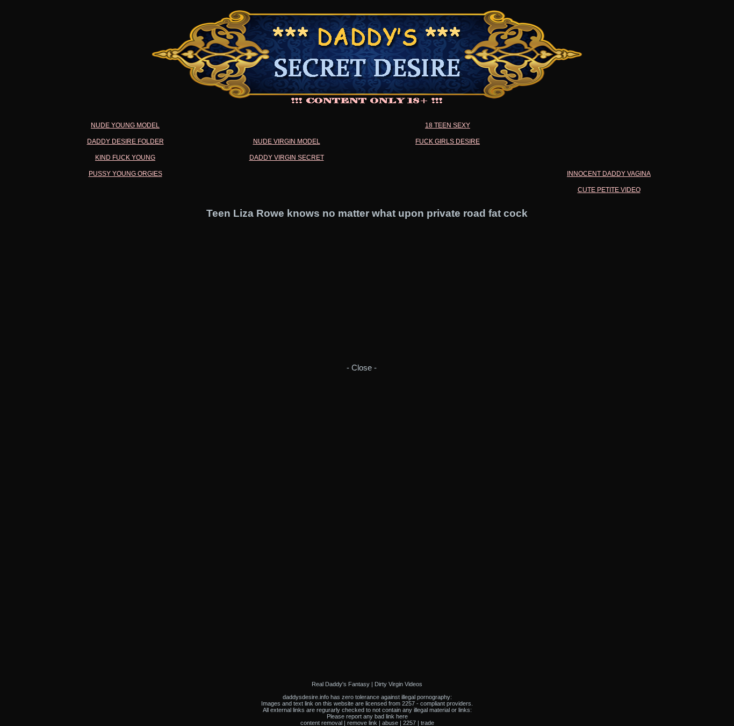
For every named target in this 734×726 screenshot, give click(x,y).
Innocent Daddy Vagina (609, 173)
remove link (362, 723)
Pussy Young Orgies (125, 173)
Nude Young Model (125, 125)
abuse (390, 723)
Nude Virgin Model (286, 141)
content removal (321, 723)
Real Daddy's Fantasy (341, 684)
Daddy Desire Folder (125, 141)
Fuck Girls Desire (447, 141)
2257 (409, 723)
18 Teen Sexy (447, 125)
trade (427, 723)
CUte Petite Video (609, 190)
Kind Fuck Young (125, 157)
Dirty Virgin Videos (398, 684)
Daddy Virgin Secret (286, 157)
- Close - (362, 368)
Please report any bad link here (367, 716)
